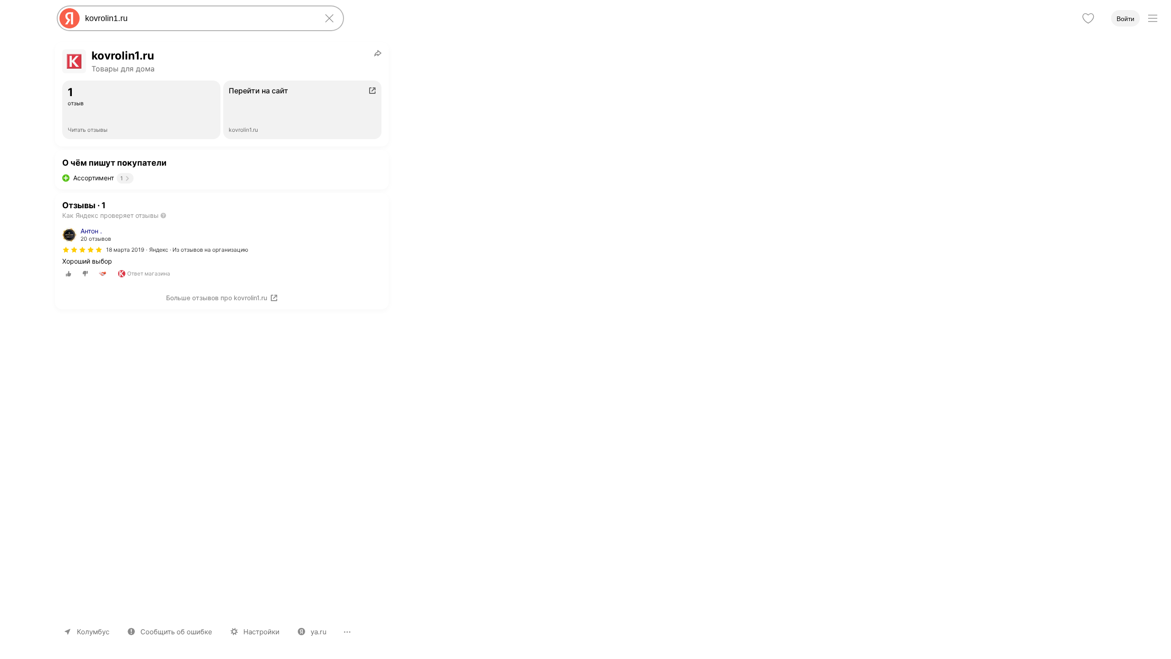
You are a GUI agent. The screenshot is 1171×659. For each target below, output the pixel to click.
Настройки (261, 631)
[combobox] (198, 18)
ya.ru (319, 631)
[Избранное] (1088, 18)
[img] (82, 250)
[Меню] (1153, 18)
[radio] (68, 273)
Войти (1125, 18)
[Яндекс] (69, 18)
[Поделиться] (377, 53)
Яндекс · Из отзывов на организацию (198, 249)
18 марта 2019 (125, 249)
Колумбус (93, 631)
